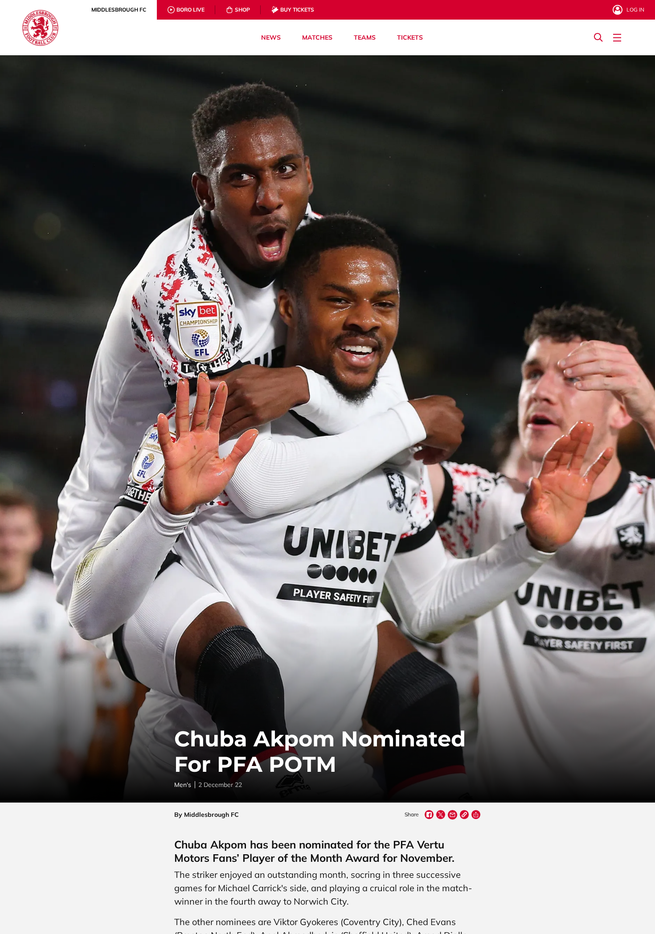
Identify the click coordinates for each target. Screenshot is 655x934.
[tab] (119, 10)
